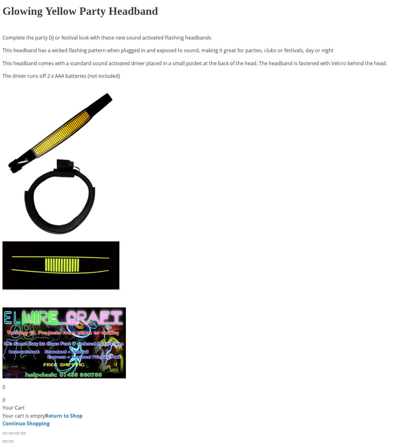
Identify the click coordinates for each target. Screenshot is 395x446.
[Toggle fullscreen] (11, 433)
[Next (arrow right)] (11, 441)
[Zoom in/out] (4, 433)
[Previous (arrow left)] (4, 441)
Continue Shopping (26, 423)
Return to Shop (63, 415)
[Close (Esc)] (23, 433)
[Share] (17, 433)
